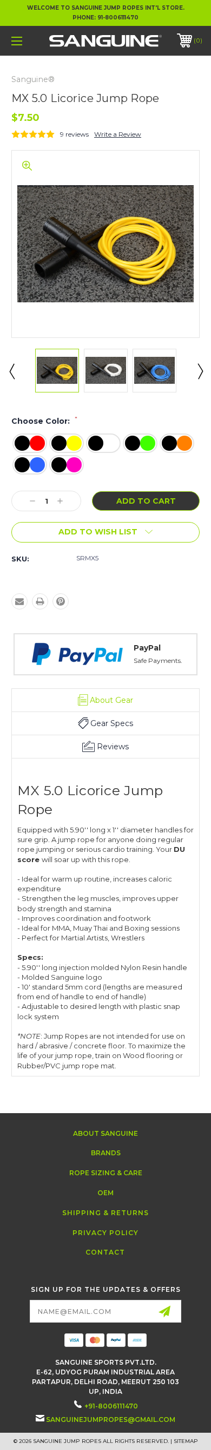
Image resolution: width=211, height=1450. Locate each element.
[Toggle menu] (30, 41)
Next (200, 371)
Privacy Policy (105, 1233)
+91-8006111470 (111, 1406)
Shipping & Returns (105, 1213)
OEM (105, 1193)
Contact (105, 1252)
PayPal (27, 648)
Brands (106, 1153)
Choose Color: (44, 421)
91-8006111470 (118, 17)
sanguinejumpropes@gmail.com (110, 1419)
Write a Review (117, 134)
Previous (11, 371)
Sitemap (186, 1441)
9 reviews (74, 134)
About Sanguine (105, 1133)
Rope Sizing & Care (105, 1173)
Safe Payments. (38, 660)
